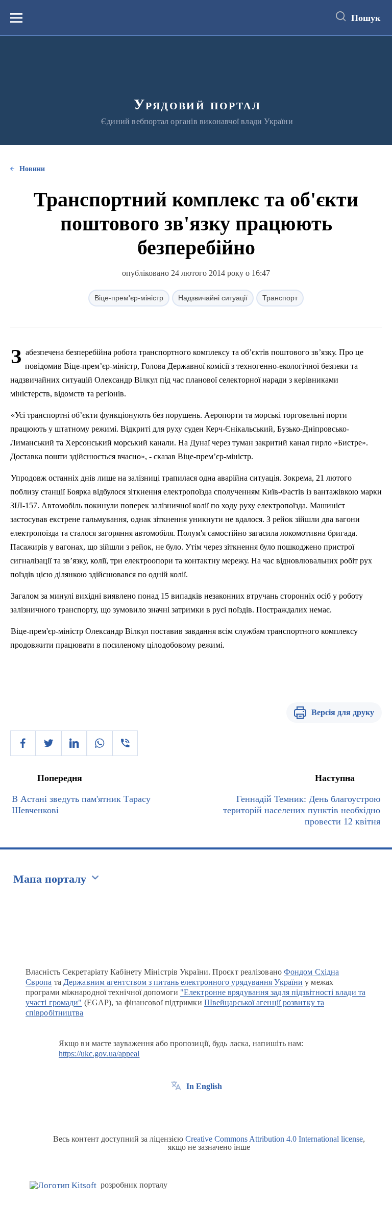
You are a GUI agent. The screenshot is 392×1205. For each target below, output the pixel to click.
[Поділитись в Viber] (125, 743)
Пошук (365, 18)
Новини (32, 169)
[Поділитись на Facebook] (23, 743)
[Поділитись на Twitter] (48, 743)
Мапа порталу (49, 878)
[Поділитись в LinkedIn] (74, 743)
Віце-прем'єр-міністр (128, 298)
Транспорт (280, 298)
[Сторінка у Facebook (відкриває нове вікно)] (176, 1109)
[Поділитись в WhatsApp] (99, 743)
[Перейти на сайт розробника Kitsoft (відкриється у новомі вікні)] (63, 1185)
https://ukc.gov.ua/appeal (99, 1053)
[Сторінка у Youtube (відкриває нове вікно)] (214, 1109)
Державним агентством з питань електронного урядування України (183, 982)
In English (204, 1086)
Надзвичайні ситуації (213, 298)
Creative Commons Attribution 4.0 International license (274, 1139)
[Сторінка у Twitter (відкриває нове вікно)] (195, 1109)
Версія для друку (342, 712)
